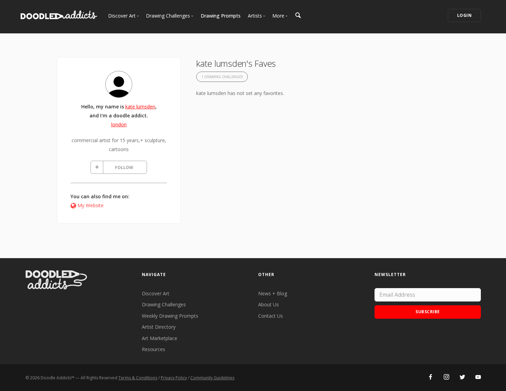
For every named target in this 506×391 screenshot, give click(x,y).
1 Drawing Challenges (222, 77)
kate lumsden (140, 106)
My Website (90, 205)
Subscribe (427, 312)
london (119, 124)
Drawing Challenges (164, 304)
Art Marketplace (159, 338)
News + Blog (272, 293)
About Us (268, 304)
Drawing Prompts (221, 15)
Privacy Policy (174, 378)
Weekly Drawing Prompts (170, 316)
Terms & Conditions (137, 378)
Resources (153, 349)
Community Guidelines (212, 378)
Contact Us (270, 316)
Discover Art (155, 293)
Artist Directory (159, 327)
